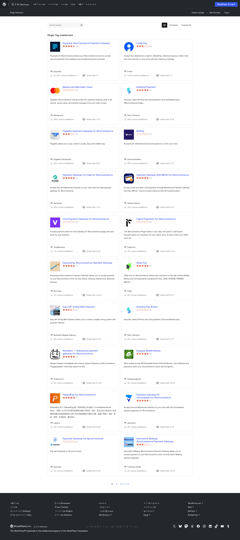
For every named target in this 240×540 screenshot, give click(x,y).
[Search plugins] (81, 25)
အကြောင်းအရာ (14, 503)
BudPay (140, 131)
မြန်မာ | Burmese (40, 527)
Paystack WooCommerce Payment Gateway (86, 43)
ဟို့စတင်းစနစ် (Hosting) (20, 511)
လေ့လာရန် (102, 503)
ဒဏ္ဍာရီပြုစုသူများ (106, 511)
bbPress (192, 511)
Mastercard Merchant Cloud (77, 87)
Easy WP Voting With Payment (79, 307)
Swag (147, 515)
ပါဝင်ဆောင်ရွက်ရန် (151, 503)
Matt (191, 507)
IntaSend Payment (146, 87)
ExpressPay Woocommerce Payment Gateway (87, 263)
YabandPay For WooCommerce (79, 394)
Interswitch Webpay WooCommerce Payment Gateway (154, 440)
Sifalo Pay (141, 263)
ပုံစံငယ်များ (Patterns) (63, 515)
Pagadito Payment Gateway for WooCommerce (88, 131)
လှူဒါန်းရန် (149, 511)
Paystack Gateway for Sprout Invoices (83, 438)
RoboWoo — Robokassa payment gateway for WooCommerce (80, 352)
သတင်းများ (13, 507)
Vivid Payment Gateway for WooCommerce (86, 219)
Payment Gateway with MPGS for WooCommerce (162, 175)
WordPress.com (195, 503)
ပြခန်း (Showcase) (62, 503)
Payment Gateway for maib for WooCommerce (88, 175)
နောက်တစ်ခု (124, 484)
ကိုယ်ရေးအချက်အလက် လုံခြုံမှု (21, 515)
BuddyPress (194, 515)
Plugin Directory (16, 13)
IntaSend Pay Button (147, 307)
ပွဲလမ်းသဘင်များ (150, 507)
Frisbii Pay (141, 43)
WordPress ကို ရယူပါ (226, 4)
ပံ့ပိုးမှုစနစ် (104, 507)
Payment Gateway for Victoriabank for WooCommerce (153, 396)
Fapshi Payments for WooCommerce (156, 219)
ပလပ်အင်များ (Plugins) (63, 511)
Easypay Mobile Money (148, 350)
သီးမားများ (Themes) (61, 507)
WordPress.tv (105, 515)
